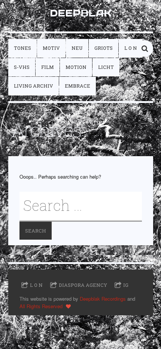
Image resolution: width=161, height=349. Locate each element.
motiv (51, 48)
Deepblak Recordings (103, 298)
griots (103, 48)
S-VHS (22, 67)
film (47, 67)
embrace (77, 85)
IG (125, 285)
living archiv (33, 85)
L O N (130, 48)
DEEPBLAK (81, 13)
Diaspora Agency (83, 285)
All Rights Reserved (41, 306)
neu (77, 48)
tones (22, 48)
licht (106, 67)
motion (76, 67)
